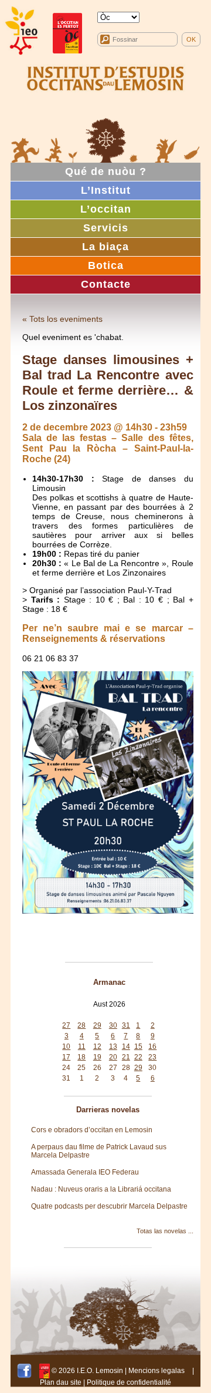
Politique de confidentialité (129, 1382)
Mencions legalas (156, 1371)
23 (152, 1057)
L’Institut (106, 190)
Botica (106, 265)
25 (81, 1068)
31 (126, 1025)
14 (126, 1046)
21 (126, 1057)
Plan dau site (60, 1382)
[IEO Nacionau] (105, 77)
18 (81, 1057)
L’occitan (105, 209)
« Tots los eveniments (62, 319)
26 (97, 1068)
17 (66, 1057)
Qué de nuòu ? (106, 171)
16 (152, 1046)
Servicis (105, 228)
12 (97, 1046)
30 (113, 1025)
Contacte (106, 284)
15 (138, 1046)
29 (97, 1025)
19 (97, 1057)
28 (81, 1025)
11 (82, 1046)
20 (113, 1057)
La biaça (105, 247)
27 (66, 1025)
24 (66, 1068)
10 (66, 1046)
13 (113, 1046)
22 (138, 1057)
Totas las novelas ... (165, 1230)
